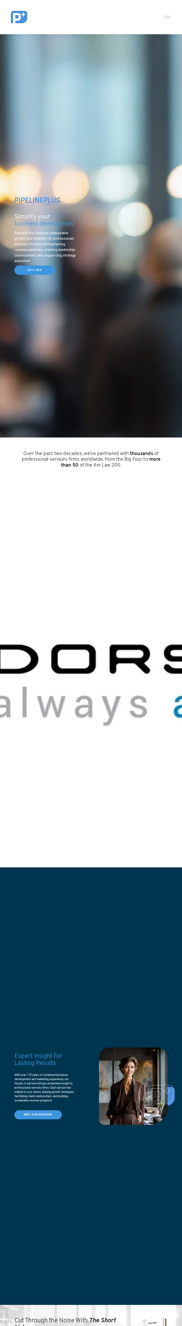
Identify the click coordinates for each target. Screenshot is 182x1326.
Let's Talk (34, 270)
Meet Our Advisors (38, 1114)
